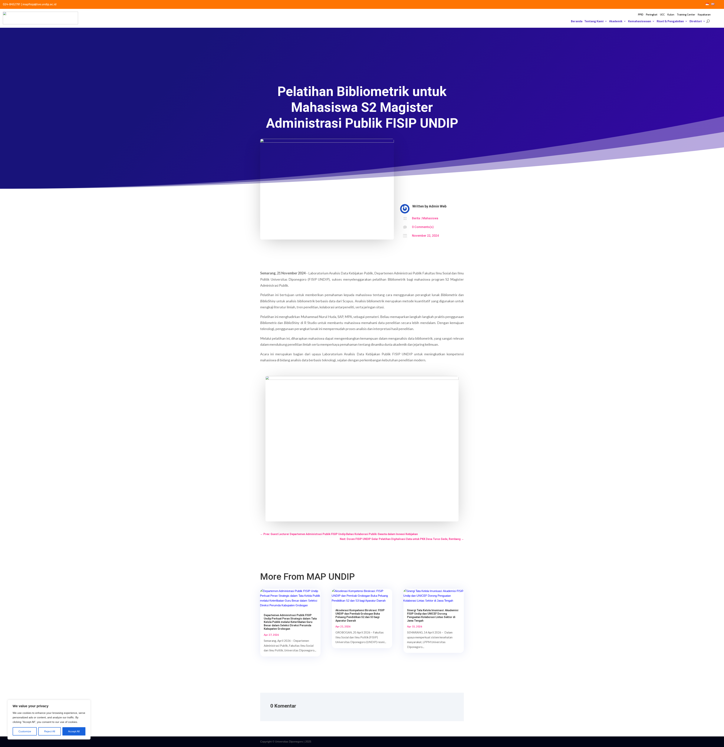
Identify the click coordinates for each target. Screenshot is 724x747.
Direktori (695, 21)
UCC (662, 14)
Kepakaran (704, 14)
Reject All (49, 731)
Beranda (576, 21)
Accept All (74, 731)
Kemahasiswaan (639, 21)
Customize (24, 731)
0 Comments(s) (423, 227)
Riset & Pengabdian (670, 21)
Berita (416, 218)
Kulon (670, 14)
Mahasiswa (430, 218)
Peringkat (651, 14)
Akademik (615, 21)
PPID (640, 14)
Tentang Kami (594, 21)
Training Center (686, 14)
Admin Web (437, 206)
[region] (49, 719)
